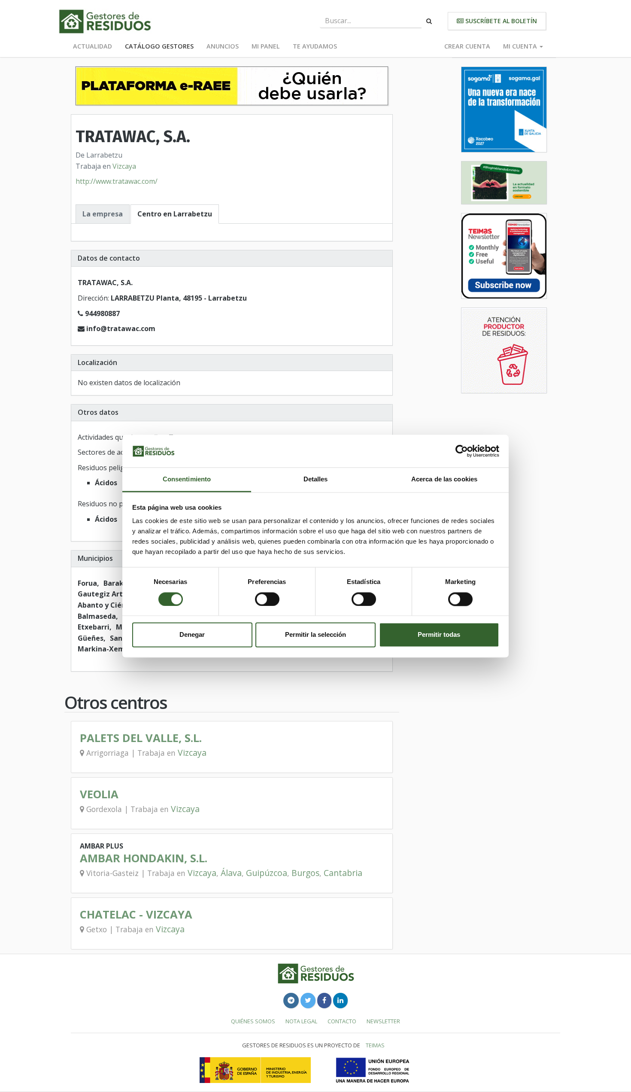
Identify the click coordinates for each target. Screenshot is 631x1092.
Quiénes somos (253, 1021)
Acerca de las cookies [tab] (444, 479)
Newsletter (383, 1021)
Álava (231, 873)
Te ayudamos (315, 46)
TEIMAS (375, 1045)
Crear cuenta (467, 46)
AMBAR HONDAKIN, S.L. (143, 858)
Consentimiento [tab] (187, 479)
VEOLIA (99, 794)
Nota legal (301, 1021)
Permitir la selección (315, 635)
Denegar (192, 635)
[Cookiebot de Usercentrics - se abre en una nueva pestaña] (461, 450)
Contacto (342, 1021)
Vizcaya (124, 166)
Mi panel (266, 46)
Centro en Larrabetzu (174, 214)
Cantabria (343, 873)
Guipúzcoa (266, 873)
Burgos (305, 873)
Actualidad (92, 46)
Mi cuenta (521, 46)
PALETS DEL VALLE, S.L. (141, 737)
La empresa (102, 214)
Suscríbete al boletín (500, 21)
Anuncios (222, 46)
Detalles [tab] (315, 479)
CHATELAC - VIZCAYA (136, 914)
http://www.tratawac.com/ (117, 181)
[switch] (267, 599)
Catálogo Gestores (159, 46)
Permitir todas (439, 635)
